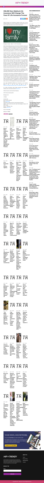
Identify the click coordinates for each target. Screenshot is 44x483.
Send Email (8, 101)
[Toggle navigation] (4, 6)
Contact (24, 462)
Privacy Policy (25, 458)
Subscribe (12, 473)
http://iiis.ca (18, 88)
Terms (24, 457)
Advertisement (25, 460)
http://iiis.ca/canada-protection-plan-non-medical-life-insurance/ (14, 85)
